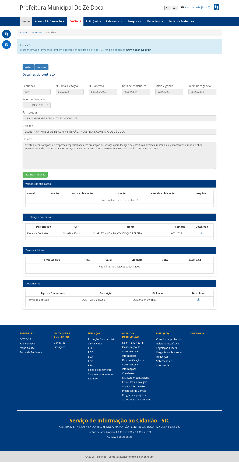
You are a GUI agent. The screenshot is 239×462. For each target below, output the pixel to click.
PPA (90, 365)
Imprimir (41, 67)
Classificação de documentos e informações (131, 351)
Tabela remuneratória (100, 374)
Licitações (59, 347)
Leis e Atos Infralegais (134, 382)
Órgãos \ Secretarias (133, 386)
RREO (91, 348)
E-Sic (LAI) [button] (92, 21)
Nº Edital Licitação (67, 86)
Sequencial (29, 86)
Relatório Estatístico (167, 343)
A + (168, 7)
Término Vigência (199, 86)
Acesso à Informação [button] (48, 21)
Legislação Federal (166, 348)
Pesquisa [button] (134, 21)
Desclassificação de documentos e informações (133, 364)
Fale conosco (114, 21)
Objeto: (27, 139)
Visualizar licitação (35, 174)
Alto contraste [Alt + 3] (197, 7)
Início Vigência (164, 86)
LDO (90, 361)
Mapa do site (155, 21)
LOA (90, 356)
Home (27, 21)
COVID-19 (75, 21)
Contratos (36, 32)
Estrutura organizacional (136, 377)
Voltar (28, 67)
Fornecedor (30, 112)
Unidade (28, 126)
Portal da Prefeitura (181, 21)
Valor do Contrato (34, 99)
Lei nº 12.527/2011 (132, 342)
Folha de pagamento (100, 369)
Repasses (93, 378)
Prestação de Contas (134, 390)
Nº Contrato (96, 86)
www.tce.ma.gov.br (138, 49)
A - (174, 7)
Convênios (128, 373)
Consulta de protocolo (169, 339)
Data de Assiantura (134, 86)
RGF (90, 352)
